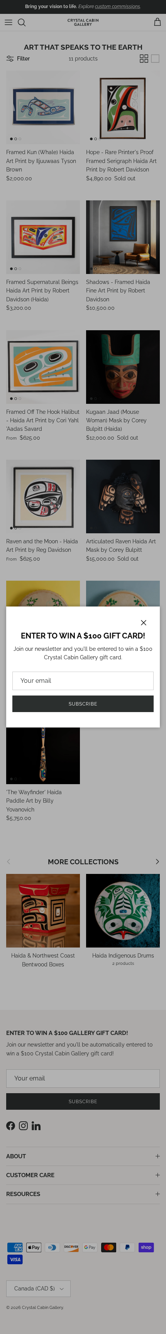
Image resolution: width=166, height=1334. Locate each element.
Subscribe (83, 704)
